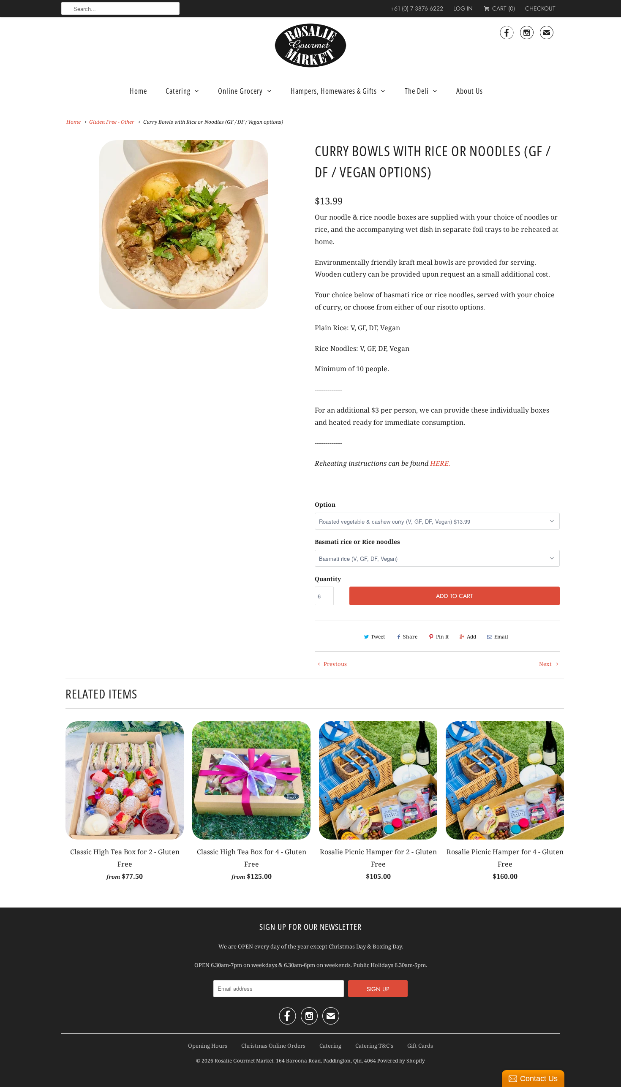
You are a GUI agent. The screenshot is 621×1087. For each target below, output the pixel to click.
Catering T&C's (374, 1045)
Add (471, 636)
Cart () (502, 8)
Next (304, 230)
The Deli (417, 91)
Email (501, 636)
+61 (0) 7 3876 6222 (416, 8)
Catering (178, 91)
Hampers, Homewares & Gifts (334, 91)
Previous (63, 230)
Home (138, 91)
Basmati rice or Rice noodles (357, 542)
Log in (463, 8)
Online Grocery (240, 91)
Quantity (328, 579)
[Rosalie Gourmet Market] (310, 45)
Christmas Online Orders (273, 1045)
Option (325, 504)
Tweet (378, 636)
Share (410, 636)
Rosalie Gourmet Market (244, 1060)
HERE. (440, 463)
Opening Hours (207, 1045)
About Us (469, 91)
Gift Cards (420, 1045)
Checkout (540, 8)
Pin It (442, 636)
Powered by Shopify (401, 1060)
